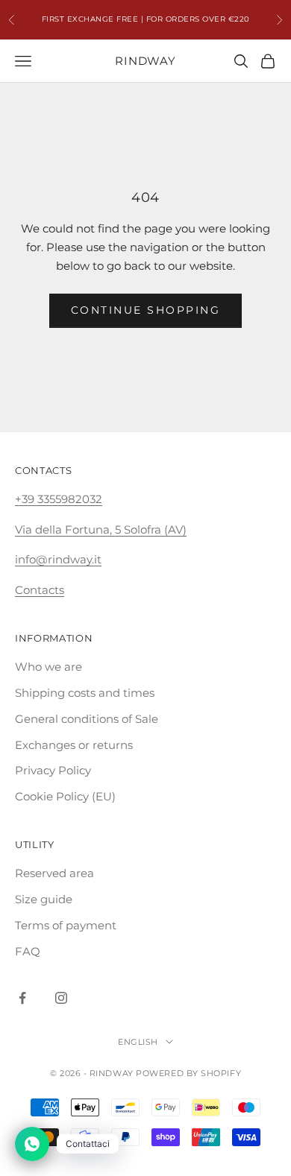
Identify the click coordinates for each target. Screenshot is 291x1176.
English (138, 1042)
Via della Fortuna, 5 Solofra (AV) (101, 529)
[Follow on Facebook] (22, 997)
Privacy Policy (53, 770)
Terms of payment (65, 925)
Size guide (43, 899)
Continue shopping (146, 310)
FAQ (27, 951)
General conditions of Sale (86, 719)
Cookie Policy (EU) (65, 796)
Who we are (48, 667)
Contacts (39, 590)
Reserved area (54, 873)
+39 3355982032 (58, 499)
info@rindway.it (58, 559)
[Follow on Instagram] (61, 997)
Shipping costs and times (84, 693)
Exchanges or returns (74, 745)
